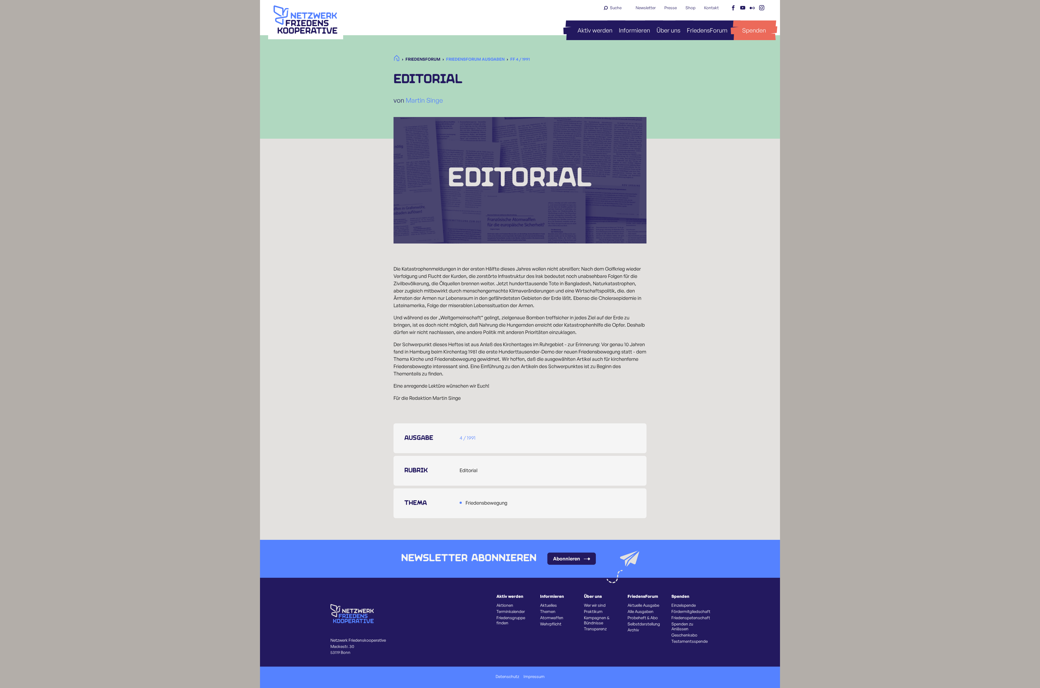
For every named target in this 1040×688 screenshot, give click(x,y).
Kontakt (711, 7)
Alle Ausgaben (641, 611)
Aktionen (504, 605)
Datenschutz (507, 676)
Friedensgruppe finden (510, 620)
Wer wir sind (595, 605)
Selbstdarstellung (644, 624)
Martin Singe (424, 100)
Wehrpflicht (550, 624)
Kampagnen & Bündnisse (596, 620)
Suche (616, 7)
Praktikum (593, 611)
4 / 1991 (468, 438)
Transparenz (595, 629)
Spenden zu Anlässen (682, 627)
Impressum (534, 676)
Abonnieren (566, 559)
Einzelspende (683, 605)
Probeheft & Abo (643, 617)
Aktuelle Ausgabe (643, 605)
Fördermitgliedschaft (690, 611)
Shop (690, 7)
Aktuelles (548, 605)
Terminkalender (510, 611)
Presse (670, 7)
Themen (547, 611)
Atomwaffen (551, 617)
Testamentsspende (689, 641)
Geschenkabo (684, 635)
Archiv (633, 630)
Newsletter (646, 7)
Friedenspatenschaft (690, 617)
